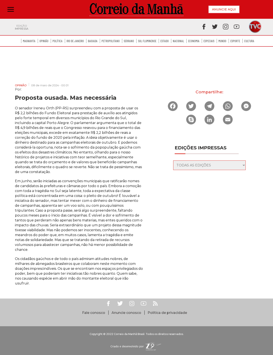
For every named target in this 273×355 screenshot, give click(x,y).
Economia (193, 41)
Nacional (178, 41)
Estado (164, 41)
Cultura (249, 41)
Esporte (235, 41)
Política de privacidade (167, 313)
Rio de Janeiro (75, 41)
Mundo (222, 41)
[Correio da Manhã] (136, 9)
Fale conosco (93, 313)
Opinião (43, 41)
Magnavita (29, 41)
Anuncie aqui (224, 9)
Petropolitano (111, 41)
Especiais (208, 41)
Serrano (129, 41)
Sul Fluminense (147, 41)
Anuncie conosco (126, 313)
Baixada (92, 41)
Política (57, 41)
